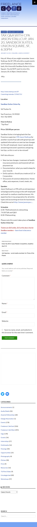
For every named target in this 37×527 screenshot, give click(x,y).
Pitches (3, 460)
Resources (4, 468)
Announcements (6, 407)
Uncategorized (6, 475)
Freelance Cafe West (8, 430)
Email (4, 312)
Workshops (5, 479)
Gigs (2, 434)
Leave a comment (24, 53)
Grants (3, 437)
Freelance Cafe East (15, 32)
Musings (4, 449)
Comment (6, 276)
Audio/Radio (5, 411)
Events (3, 32)
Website (5, 321)
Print (2, 464)
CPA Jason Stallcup (23, 137)
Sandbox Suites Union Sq (10, 104)
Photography (5, 456)
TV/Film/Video (6, 471)
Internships (5, 441)
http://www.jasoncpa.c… (23, 202)
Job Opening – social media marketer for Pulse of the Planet (18, 253)
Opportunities (6, 453)
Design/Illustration (7, 419)
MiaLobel (15, 53)
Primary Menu (34, 2)
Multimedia (5, 445)
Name (4, 303)
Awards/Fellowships (8, 415)
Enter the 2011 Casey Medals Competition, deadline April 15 (17, 244)
